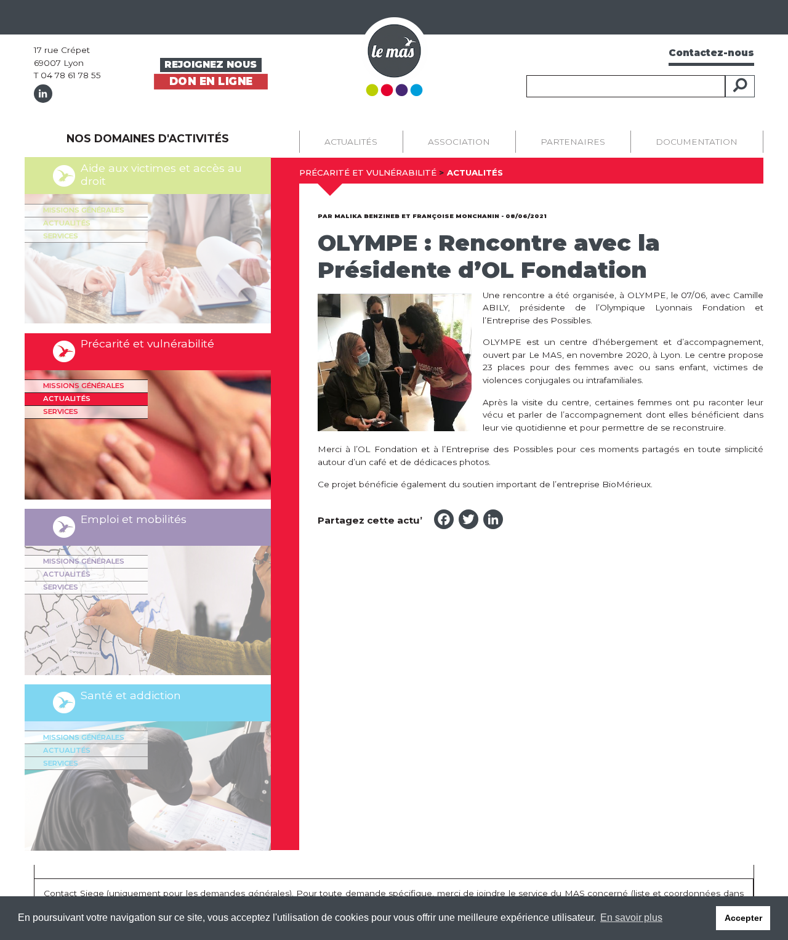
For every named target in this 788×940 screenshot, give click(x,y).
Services (60, 236)
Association (459, 142)
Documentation (697, 142)
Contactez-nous (711, 53)
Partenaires (573, 142)
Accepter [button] (743, 918)
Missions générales (83, 210)
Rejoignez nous (210, 64)
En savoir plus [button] (631, 917)
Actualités (66, 223)
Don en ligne (211, 81)
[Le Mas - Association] (394, 56)
